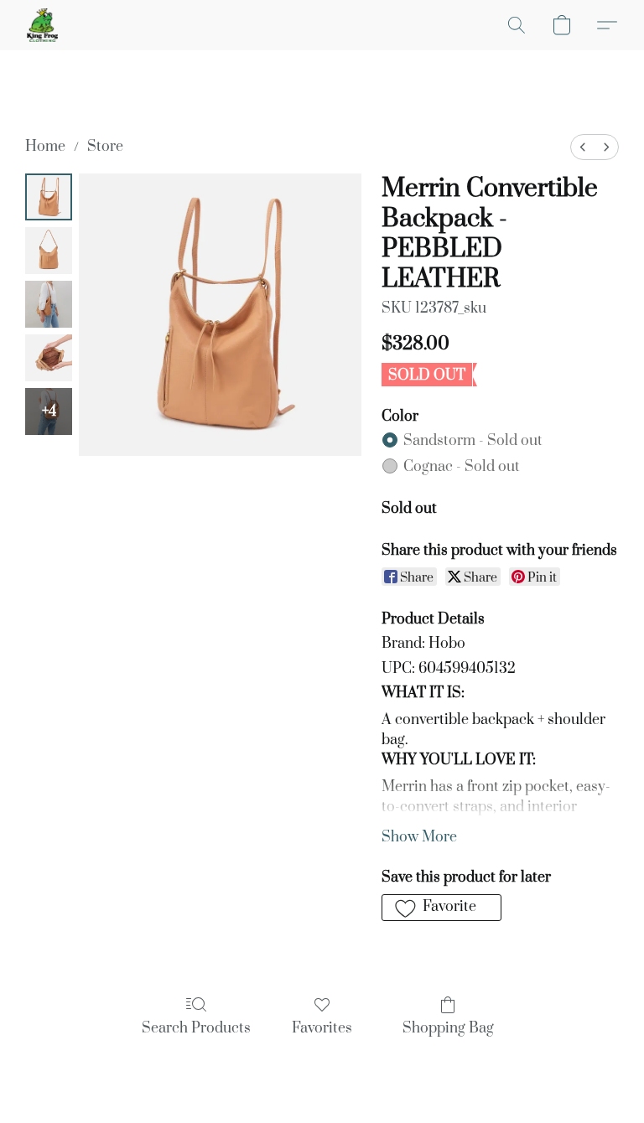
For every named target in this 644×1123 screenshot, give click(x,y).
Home (45, 146)
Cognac (461, 467)
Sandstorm (473, 441)
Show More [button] (419, 837)
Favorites (322, 1028)
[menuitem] (583, 147)
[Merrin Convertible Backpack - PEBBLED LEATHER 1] (48, 250)
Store (105, 146)
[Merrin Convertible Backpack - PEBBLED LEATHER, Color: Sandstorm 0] (48, 196)
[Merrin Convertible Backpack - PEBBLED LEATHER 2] (48, 304)
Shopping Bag (448, 1028)
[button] (42, 25)
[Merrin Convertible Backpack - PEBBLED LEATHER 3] (48, 357)
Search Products (196, 1028)
